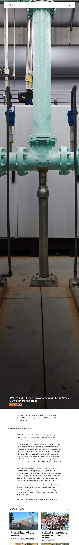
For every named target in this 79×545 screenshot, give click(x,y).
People (20, 404)
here (55, 499)
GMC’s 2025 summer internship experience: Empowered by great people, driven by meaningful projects (54, 534)
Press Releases (29, 538)
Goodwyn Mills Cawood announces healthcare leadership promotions (23, 534)
